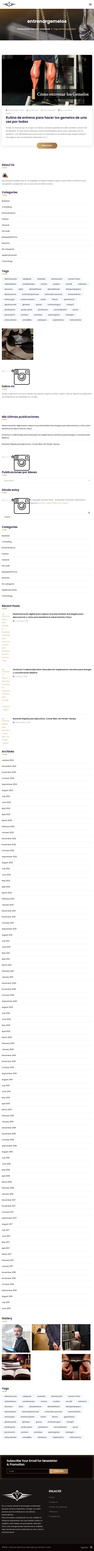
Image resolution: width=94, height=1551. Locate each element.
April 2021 (6, 959)
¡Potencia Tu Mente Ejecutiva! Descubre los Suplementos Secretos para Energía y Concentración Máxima (46, 436)
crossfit (69, 284)
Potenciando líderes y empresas (33, 29)
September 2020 (9, 1001)
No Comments (66, 110)
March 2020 (7, 1037)
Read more (47, 145)
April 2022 (6, 886)
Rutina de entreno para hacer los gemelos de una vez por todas (46, 119)
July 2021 (5, 941)
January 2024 (8, 760)
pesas (75, 309)
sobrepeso (42, 320)
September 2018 (9, 1145)
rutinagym (70, 315)
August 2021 (7, 935)
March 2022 (7, 892)
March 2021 (7, 965)
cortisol (44, 284)
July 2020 (6, 1013)
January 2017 (7, 1266)
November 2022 (9, 844)
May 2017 (6, 1242)
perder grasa (26, 309)
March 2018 (7, 1182)
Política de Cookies (60, 503)
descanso (9, 289)
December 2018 (9, 1127)
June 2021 (6, 947)
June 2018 (6, 1164)
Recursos (54, 1511)
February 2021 (8, 971)
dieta (21, 289)
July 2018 (6, 1157)
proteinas (38, 315)
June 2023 (6, 802)
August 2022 (7, 862)
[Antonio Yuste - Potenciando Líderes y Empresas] (9, 4)
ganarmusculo (10, 304)
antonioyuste (56, 279)
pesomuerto (10, 315)
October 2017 (8, 1212)
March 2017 (7, 1254)
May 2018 (6, 1169)
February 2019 (8, 1115)
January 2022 (8, 904)
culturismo (82, 284)
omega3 (70, 304)
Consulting (7, 207)
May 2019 (6, 1097)
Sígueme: (85, 1547)
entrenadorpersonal (30, 294)
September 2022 (9, 856)
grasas (39, 304)
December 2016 (9, 1272)
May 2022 (6, 880)
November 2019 (9, 1061)
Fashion (5, 219)
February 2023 (8, 826)
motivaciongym (54, 304)
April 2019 (6, 1103)
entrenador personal (53, 294)
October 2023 (8, 778)
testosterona (75, 320)
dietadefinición (53, 289)
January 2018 (7, 1194)
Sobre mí (54, 1502)
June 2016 (6, 1308)
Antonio (35, 110)
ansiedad (41, 279)
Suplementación (9, 255)
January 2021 (7, 977)
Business (6, 201)
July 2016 (6, 1302)
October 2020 (8, 995)
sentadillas (27, 320)
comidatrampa (28, 284)
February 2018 (8, 1188)
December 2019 (9, 1055)
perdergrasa (10, 309)
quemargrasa (54, 315)
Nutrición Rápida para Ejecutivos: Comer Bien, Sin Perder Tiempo (31, 444)
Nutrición (6, 243)
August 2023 (7, 790)
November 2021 (9, 916)
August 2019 (7, 1079)
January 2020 (8, 1049)
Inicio (53, 1497)
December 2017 (9, 1200)
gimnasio (26, 304)
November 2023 (9, 772)
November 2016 (9, 1278)
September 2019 (9, 1073)
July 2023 (6, 796)
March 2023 (7, 820)
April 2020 (6, 1031)
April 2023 (6, 814)
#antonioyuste (11, 279)
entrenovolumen (28, 299)
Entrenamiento (49, 110)
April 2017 (6, 1248)
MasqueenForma (9, 237)
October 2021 (8, 923)
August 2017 (7, 1224)
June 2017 (6, 1236)
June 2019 (6, 1091)
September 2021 (9, 929)
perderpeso (43, 309)
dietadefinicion (35, 289)
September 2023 (9, 784)
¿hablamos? (55, 1516)
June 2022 (6, 874)
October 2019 (8, 1067)
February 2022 (8, 898)
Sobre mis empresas (59, 1507)
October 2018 (8, 1139)
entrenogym (10, 299)
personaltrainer (60, 309)
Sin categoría (8, 249)
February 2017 (8, 1260)
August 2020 (7, 1007)
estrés (43, 299)
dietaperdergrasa (73, 289)
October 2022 (8, 850)
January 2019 (7, 1121)
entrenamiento (74, 294)
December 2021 (9, 910)
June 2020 (6, 1019)
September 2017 (9, 1218)
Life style (6, 231)
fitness (55, 299)
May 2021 (6, 953)
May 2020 (6, 1025)
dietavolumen (10, 294)
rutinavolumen (10, 320)
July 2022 (6, 868)
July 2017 (6, 1230)
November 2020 (9, 989)
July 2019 (6, 1085)
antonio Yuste (74, 279)
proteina (24, 315)
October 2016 (8, 1284)
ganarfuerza (69, 299)
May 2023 (6, 808)
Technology (7, 261)
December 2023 (9, 766)
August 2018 (7, 1151)
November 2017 (9, 1206)
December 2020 (9, 983)
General (5, 225)
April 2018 (6, 1176)
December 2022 (9, 838)
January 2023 (8, 832)
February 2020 (8, 1043)
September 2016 (9, 1290)
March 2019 (7, 1109)
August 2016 (7, 1296)
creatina (56, 284)
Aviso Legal (45, 503)
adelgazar (27, 279)
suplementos (58, 320)
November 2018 (9, 1133)
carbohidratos (10, 284)
